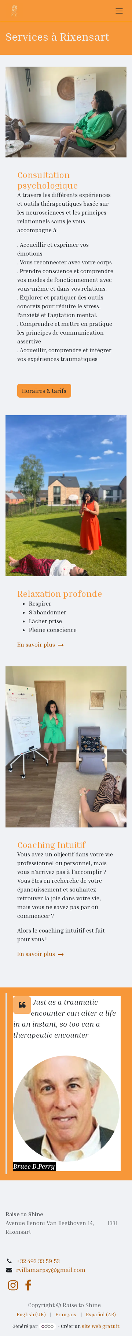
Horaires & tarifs (44, 390)
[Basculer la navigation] (119, 10)
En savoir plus (36, 644)
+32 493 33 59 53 (38, 1261)
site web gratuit (101, 1326)
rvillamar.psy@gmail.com (50, 1269)
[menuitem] (31, 1314)
